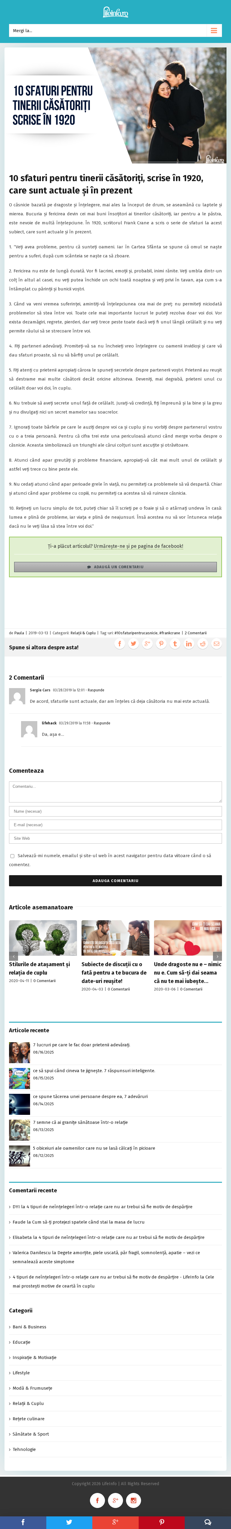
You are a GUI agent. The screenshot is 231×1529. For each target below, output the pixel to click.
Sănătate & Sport (31, 1434)
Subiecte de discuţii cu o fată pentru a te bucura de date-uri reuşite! (114, 972)
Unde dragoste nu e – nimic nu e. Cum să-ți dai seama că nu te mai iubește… (187, 972)
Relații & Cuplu (83, 633)
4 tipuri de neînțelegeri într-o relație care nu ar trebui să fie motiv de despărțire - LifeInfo (106, 1277)
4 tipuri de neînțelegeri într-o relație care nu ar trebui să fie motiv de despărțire (109, 1206)
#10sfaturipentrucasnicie (136, 633)
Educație (21, 1342)
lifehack (49, 723)
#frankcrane (169, 633)
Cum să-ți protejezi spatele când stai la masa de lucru (88, 1222)
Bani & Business (29, 1327)
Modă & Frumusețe (32, 1388)
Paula (19, 633)
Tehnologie (24, 1449)
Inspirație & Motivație (35, 1357)
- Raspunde (94, 690)
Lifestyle (21, 1373)
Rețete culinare (29, 1418)
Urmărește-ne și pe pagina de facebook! (138, 546)
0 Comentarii (44, 980)
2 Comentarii (196, 633)
